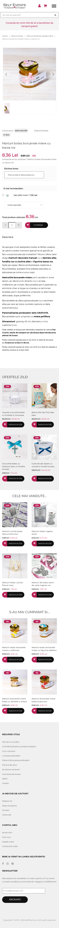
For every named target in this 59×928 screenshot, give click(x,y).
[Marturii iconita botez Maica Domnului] (14, 514)
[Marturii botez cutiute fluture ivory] (14, 565)
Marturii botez (17, 36)
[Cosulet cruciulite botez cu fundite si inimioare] (14, 395)
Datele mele (8, 842)
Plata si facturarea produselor (16, 760)
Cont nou (6, 837)
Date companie (9, 806)
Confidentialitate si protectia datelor (19, 746)
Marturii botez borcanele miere (39, 36)
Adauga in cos (15, 425)
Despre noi (7, 801)
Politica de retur (9, 765)
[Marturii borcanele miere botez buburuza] (44, 681)
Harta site (6, 815)
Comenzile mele (10, 846)
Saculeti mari (21, 195)
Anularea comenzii (11, 769)
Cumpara (38, 225)
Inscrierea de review (11, 774)
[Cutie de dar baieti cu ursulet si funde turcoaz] (44, 446)
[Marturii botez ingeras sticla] (44, 514)
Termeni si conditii (10, 742)
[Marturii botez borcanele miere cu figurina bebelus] (44, 630)
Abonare (15, 899)
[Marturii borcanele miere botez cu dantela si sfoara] (14, 681)
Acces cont (7, 832)
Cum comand (8, 751)
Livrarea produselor (11, 756)
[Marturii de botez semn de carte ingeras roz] (44, 565)
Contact (5, 810)
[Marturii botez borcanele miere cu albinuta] (14, 630)
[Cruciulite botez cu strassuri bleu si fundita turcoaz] (14, 446)
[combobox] (24, 205)
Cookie (5, 783)
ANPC (5, 779)
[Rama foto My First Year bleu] (44, 395)
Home (5, 36)
